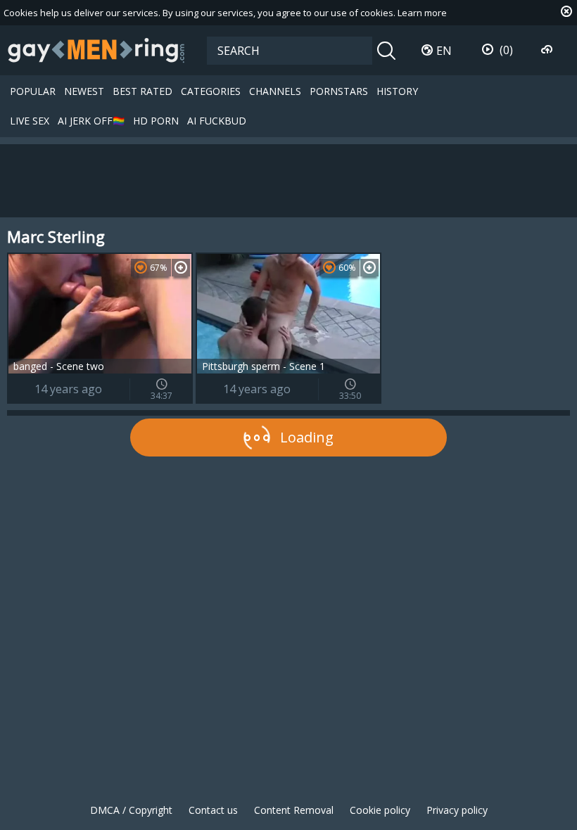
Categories (211, 91)
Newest (84, 91)
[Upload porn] (548, 50)
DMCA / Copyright (131, 810)
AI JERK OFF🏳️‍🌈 (91, 120)
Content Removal (294, 810)
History (397, 91)
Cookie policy (380, 810)
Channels (275, 91)
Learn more (422, 12)
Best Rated (142, 91)
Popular (33, 91)
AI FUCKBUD (216, 120)
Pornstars (339, 91)
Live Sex (29, 120)
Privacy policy (457, 810)
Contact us (213, 810)
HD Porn (156, 120)
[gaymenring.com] (96, 50)
